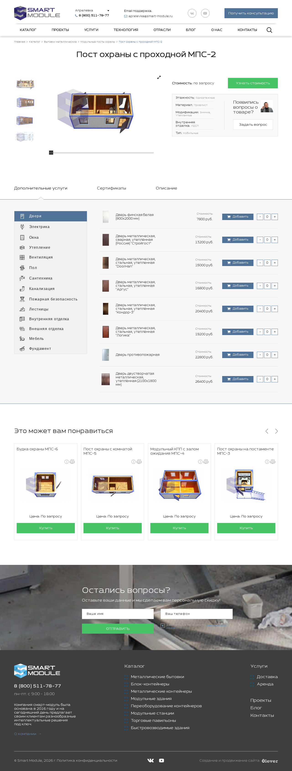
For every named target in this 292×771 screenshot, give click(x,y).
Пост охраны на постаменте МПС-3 (245, 451)
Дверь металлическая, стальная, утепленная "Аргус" (136, 285)
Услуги (91, 30)
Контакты (247, 30)
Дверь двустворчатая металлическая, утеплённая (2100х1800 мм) (136, 379)
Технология (126, 30)
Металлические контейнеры (161, 691)
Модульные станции (152, 713)
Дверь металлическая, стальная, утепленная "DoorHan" (136, 262)
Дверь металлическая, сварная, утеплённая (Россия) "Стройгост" (136, 239)
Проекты (60, 30)
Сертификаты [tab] (111, 188)
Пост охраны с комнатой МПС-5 (107, 451)
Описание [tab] (166, 188)
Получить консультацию (251, 13)
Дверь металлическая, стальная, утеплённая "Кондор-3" (136, 308)
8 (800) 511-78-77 (37, 686)
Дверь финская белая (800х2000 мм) (135, 216)
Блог (191, 30)
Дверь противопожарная (137, 355)
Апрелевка (84, 10)
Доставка (267, 677)
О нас (216, 30)
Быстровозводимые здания (160, 728)
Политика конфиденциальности (87, 761)
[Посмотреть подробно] (159, 77)
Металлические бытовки (157, 677)
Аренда (265, 684)
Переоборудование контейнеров (166, 706)
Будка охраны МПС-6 (37, 449)
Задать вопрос (253, 125)
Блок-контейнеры (150, 684)
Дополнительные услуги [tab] (40, 188)
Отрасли (162, 30)
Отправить (118, 629)
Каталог (28, 30)
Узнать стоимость (253, 83)
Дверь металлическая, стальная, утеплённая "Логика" (136, 331)
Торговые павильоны (153, 720)
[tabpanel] (146, 301)
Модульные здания (151, 699)
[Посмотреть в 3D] (72, 461)
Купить (45, 528)
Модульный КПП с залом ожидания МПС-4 (174, 451)
